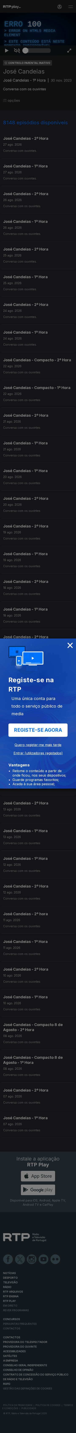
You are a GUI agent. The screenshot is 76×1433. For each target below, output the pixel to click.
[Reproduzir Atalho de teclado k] (7, 1428)
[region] (38, 716)
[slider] (38, 1428)
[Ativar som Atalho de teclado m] (17, 1428)
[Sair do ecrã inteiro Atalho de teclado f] (69, 1428)
